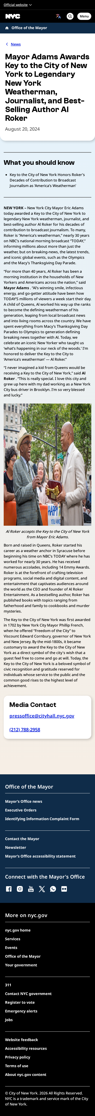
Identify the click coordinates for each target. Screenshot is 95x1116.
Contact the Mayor (22, 838)
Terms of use (16, 1065)
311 (8, 984)
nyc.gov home (18, 930)
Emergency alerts (21, 1011)
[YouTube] (31, 889)
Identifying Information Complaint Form (42, 818)
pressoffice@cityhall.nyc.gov (41, 716)
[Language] (58, 16)
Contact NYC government (28, 993)
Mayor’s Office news (23, 801)
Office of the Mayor (29, 27)
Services (12, 938)
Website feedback (21, 1039)
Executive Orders (20, 810)
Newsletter (15, 847)
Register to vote (20, 1002)
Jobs (9, 1019)
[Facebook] (8, 889)
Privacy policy (17, 1057)
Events (11, 947)
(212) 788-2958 (24, 729)
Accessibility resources (26, 1048)
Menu (84, 16)
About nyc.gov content (25, 1074)
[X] (42, 889)
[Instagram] (20, 889)
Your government (21, 965)
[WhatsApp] (53, 889)
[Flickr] (64, 889)
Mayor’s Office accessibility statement (40, 856)
